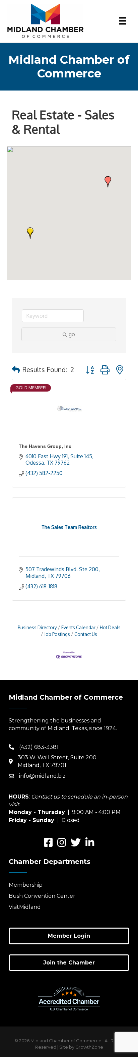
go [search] (72, 334)
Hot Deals (110, 627)
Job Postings (57, 634)
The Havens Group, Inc (45, 446)
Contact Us (85, 634)
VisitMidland (25, 907)
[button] (30, 233)
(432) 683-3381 (39, 747)
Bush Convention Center (42, 896)
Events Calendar (78, 627)
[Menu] (122, 21)
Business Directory (37, 627)
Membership (26, 885)
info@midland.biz (42, 776)
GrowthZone (89, 1047)
